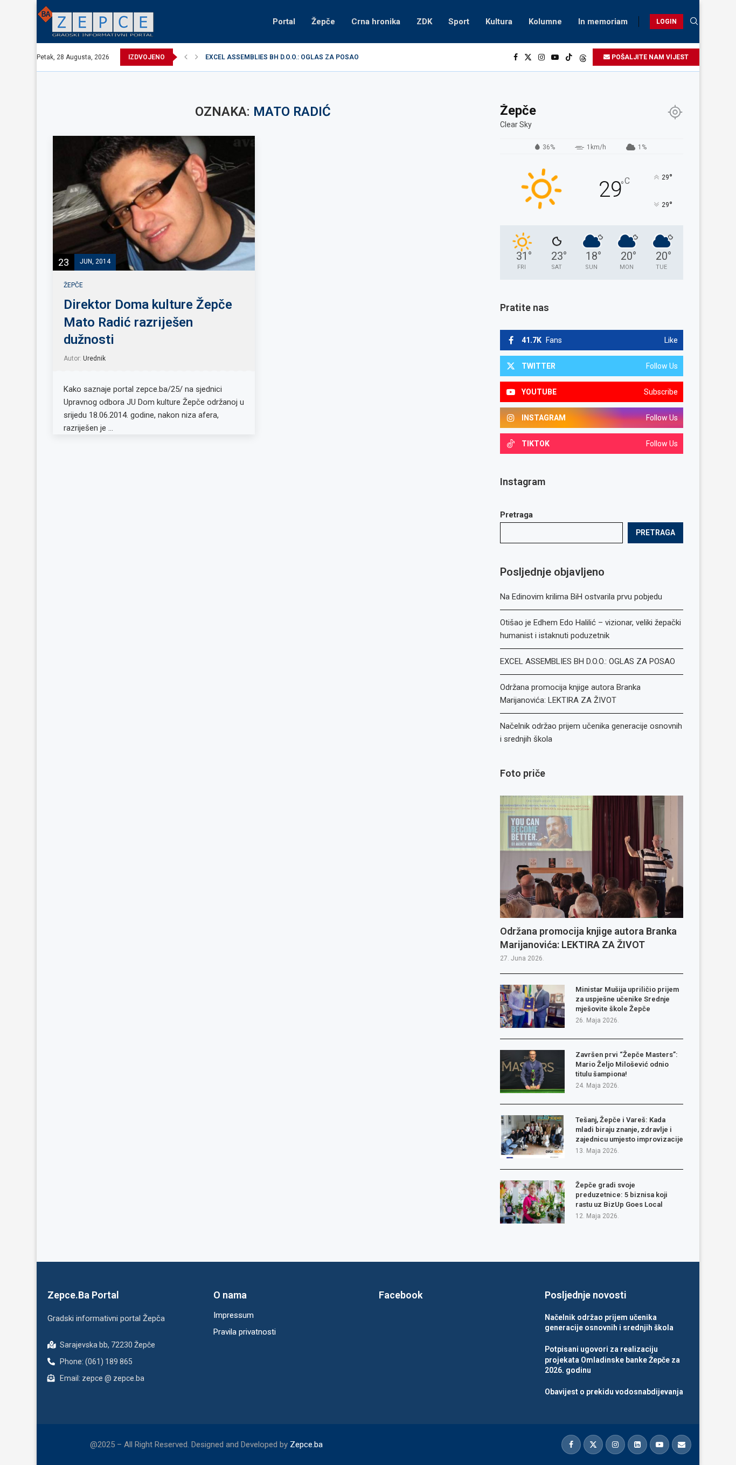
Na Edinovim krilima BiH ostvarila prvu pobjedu (581, 597)
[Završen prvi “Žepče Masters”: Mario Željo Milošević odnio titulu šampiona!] (532, 1071)
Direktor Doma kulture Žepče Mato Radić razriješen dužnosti (148, 322)
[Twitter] (528, 57)
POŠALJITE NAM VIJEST (649, 57)
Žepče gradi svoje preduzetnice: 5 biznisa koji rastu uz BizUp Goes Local (621, 1194)
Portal (284, 21)
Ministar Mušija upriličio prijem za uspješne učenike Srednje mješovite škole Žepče (627, 999)
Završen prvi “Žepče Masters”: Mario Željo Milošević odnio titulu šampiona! (626, 1064)
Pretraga (516, 515)
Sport (458, 21)
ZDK (424, 21)
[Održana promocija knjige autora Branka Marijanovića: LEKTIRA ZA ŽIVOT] (591, 857)
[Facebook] (515, 57)
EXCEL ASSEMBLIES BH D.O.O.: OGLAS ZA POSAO (282, 57)
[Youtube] (555, 57)
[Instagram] (541, 57)
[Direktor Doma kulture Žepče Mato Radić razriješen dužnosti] (154, 203)
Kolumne (545, 21)
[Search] (694, 21)
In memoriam (603, 21)
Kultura (498, 21)
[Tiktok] (569, 57)
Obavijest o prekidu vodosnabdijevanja (614, 1391)
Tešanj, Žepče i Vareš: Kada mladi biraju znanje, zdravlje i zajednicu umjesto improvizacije (629, 1129)
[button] (186, 57)
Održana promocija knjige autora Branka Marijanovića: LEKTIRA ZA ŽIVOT (588, 937)
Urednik (94, 358)
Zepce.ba (306, 1444)
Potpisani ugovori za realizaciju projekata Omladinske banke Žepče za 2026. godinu (612, 1359)
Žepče (323, 21)
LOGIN (666, 21)
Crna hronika (375, 21)
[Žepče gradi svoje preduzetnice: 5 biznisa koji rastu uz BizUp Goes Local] (532, 1202)
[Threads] (583, 57)
